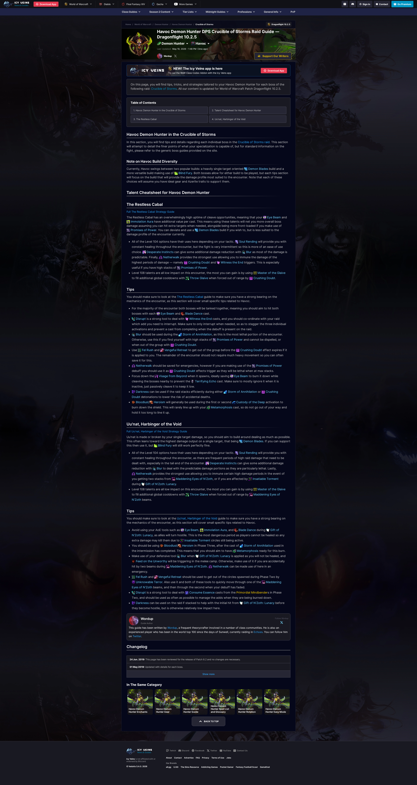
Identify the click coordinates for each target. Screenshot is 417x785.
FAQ (198, 758)
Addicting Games (209, 767)
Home (128, 24)
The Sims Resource (190, 767)
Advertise (189, 758)
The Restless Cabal (190, 296)
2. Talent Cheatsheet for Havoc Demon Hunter (236, 110)
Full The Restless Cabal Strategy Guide (150, 211)
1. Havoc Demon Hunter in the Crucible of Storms (159, 110)
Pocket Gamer (227, 767)
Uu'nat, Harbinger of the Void (197, 518)
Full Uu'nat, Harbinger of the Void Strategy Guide (157, 431)
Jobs (228, 758)
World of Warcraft (142, 24)
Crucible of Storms (164, 88)
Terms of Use (217, 758)
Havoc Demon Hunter (182, 24)
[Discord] (352, 4)
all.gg (168, 767)
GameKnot (265, 767)
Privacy (205, 758)
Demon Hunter (161, 24)
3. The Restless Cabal (145, 119)
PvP (293, 11)
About (169, 758)
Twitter (137, 636)
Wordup (172, 627)
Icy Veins (130, 759)
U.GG (175, 767)
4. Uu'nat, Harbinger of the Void (228, 119)
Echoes (258, 632)
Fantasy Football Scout (247, 767)
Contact (178, 758)
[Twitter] (175, 56)
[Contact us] (345, 4)
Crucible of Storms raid (254, 142)
